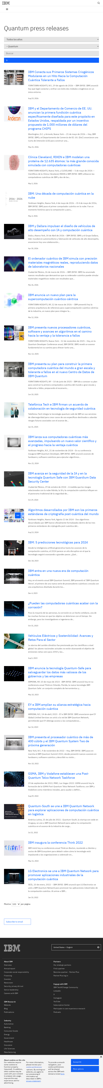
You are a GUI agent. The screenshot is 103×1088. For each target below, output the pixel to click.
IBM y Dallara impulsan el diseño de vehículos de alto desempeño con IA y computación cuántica (61, 228)
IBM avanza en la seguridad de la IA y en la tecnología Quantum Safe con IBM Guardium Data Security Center (62, 477)
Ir (7, 60)
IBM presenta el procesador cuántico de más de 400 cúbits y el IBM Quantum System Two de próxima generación (60, 741)
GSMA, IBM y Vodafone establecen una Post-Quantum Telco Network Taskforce (58, 776)
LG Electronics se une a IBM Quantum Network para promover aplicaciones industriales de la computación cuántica (63, 875)
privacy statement (33, 1081)
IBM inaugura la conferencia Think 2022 (55, 842)
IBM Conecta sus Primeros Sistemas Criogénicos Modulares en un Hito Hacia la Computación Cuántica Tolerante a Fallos (61, 76)
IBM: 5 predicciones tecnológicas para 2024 (58, 542)
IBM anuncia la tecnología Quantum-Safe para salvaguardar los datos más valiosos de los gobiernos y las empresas (59, 672)
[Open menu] (7, 9)
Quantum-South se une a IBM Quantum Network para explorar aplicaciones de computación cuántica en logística (63, 810)
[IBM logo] (7, 3)
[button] (17, 922)
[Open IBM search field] (99, 3)
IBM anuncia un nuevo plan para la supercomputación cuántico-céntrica (53, 297)
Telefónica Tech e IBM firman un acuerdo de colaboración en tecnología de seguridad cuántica (61, 406)
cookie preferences (34, 1067)
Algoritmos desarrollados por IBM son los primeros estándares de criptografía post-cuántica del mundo (63, 512)
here (62, 1074)
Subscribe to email (14, 921)
